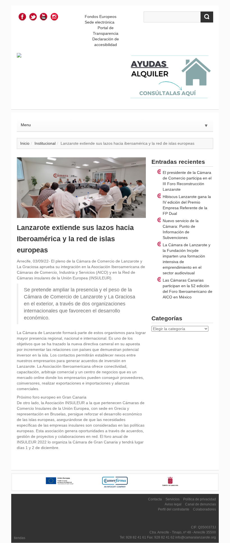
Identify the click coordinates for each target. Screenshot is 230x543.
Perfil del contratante (173, 509)
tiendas (19, 538)
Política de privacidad (199, 499)
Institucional (45, 143)
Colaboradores (204, 509)
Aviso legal (173, 504)
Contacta (155, 499)
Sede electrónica (99, 22)
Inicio (24, 143)
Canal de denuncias (200, 504)
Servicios (172, 499)
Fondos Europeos (100, 16)
